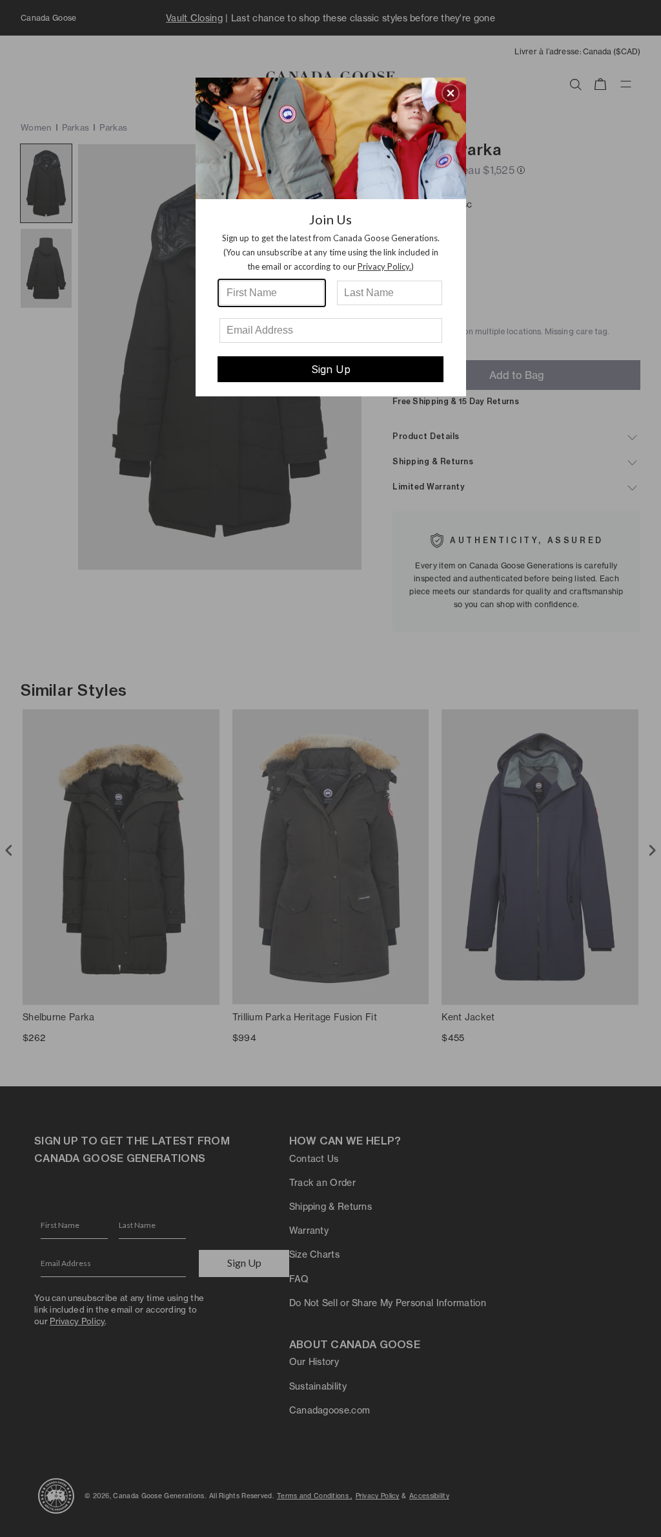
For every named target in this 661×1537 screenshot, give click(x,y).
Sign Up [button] (331, 369)
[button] (450, 93)
